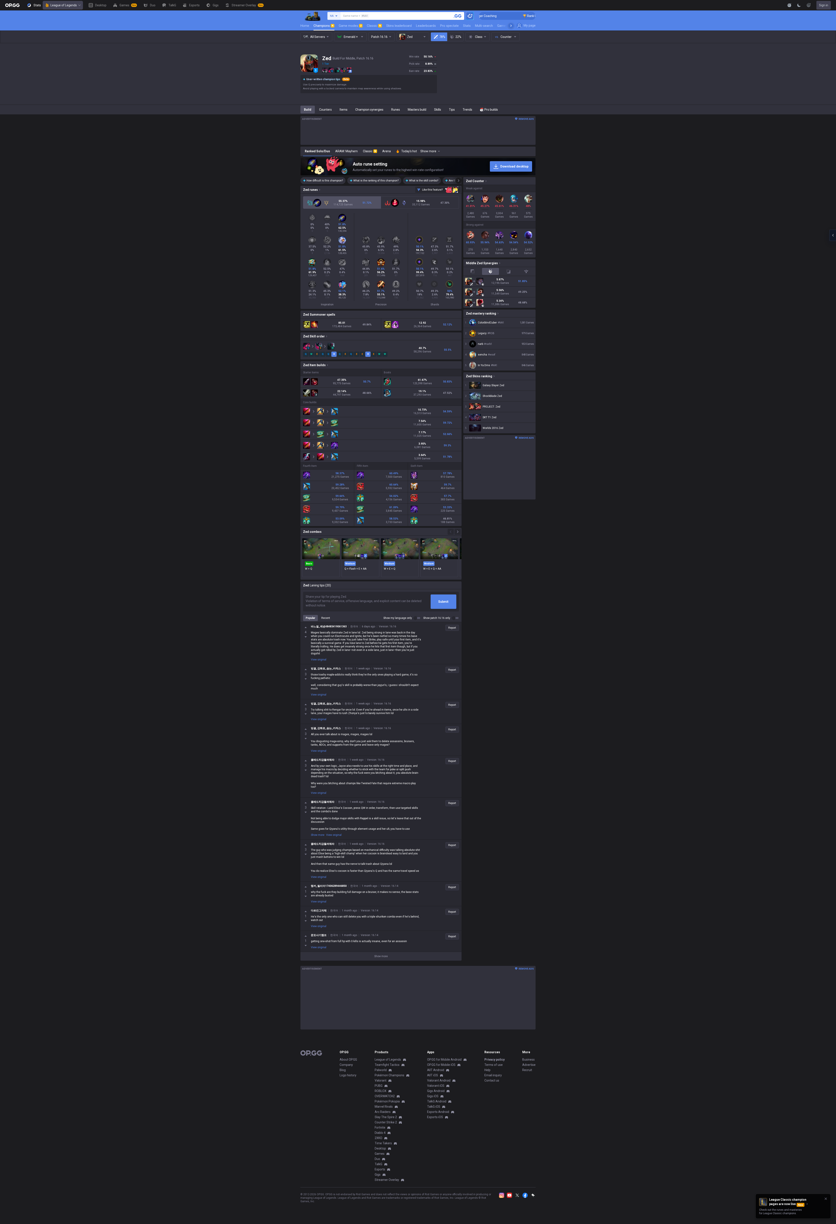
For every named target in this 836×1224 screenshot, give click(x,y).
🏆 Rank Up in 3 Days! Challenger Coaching (481, 16)
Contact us (491, 1080)
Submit (443, 601)
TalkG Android (436, 1101)
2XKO (378, 1138)
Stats (467, 26)
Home (304, 26)
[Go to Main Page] (12, 5)
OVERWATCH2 (385, 1096)
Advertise (529, 1065)
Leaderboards (426, 26)
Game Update (507, 26)
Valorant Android (438, 1080)
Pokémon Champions (389, 1075)
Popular (310, 618)
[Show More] (789, 5)
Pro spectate (449, 26)
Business (528, 1059)
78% (442, 37)
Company (346, 1065)
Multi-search (484, 26)
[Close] (826, 1199)
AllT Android (435, 1070)
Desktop (380, 1148)
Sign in (823, 5)
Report (452, 627)
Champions (324, 26)
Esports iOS (435, 1117)
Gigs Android (436, 1091)
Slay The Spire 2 (386, 1117)
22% (458, 37)
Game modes (350, 26)
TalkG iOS (433, 1106)
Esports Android (438, 1112)
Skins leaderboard (399, 26)
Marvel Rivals (384, 1106)
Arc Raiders (383, 1112)
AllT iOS (432, 1075)
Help (487, 1070)
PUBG (379, 1085)
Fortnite (380, 1127)
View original (318, 659)
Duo (377, 1159)
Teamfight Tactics (387, 1065)
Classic (374, 26)
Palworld (381, 1070)
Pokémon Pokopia (387, 1101)
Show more (317, 834)
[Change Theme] (799, 5)
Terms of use (493, 1065)
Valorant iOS (435, 1085)
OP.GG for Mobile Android (444, 1059)
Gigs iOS (432, 1096)
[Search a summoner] (457, 16)
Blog (343, 1070)
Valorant (380, 1080)
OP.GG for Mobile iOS (441, 1065)
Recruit (527, 1070)
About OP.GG (348, 1059)
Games (379, 1153)
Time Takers (383, 1143)
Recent (325, 618)
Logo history (348, 1075)
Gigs (378, 1174)
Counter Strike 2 (386, 1122)
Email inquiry (493, 1075)
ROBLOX (380, 1091)
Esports (380, 1169)
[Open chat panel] (832, 235)
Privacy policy (494, 1059)
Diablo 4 (380, 1132)
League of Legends (64, 5)
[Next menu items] (511, 26)
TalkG (378, 1164)
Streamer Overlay (387, 1180)
